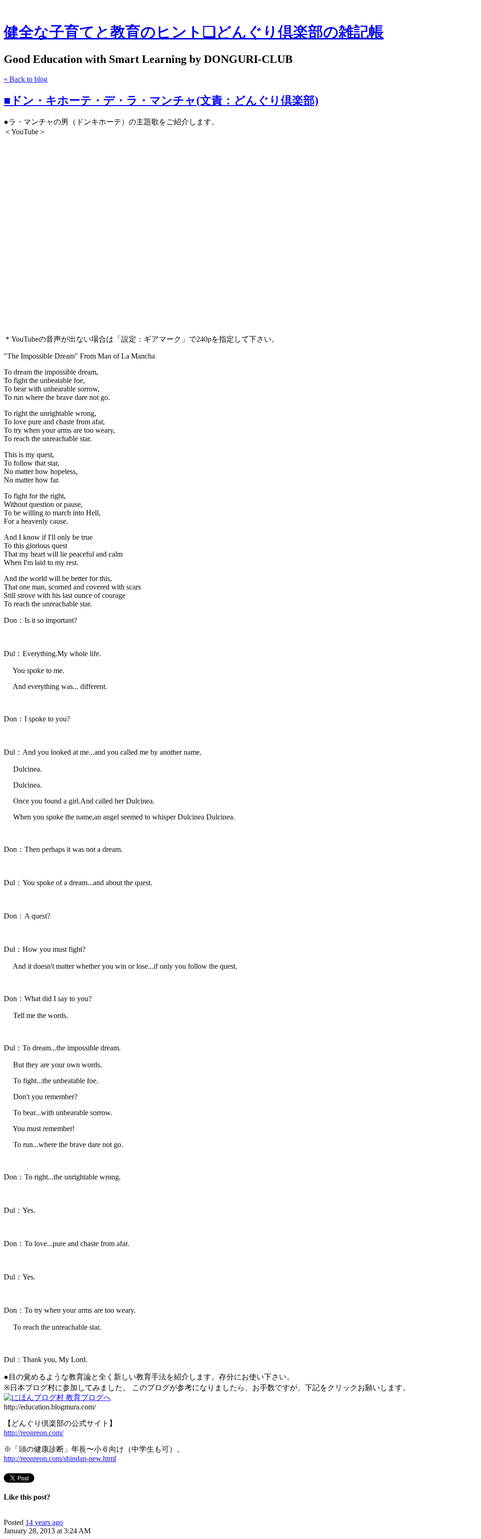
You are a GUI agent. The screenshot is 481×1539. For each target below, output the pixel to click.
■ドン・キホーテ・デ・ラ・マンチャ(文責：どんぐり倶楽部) (161, 100)
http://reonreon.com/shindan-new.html (60, 1458)
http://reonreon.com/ (33, 1433)
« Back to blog (25, 79)
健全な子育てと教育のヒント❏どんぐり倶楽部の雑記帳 (194, 31)
